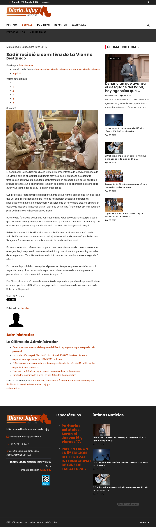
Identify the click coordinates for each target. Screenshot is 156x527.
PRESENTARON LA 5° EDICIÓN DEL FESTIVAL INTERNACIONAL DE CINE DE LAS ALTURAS (76, 458)
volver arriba (13, 388)
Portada (12, 25)
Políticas (43, 25)
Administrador (26, 65)
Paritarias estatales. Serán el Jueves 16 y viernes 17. (72, 433)
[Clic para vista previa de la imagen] (53, 140)
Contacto (46, 2)
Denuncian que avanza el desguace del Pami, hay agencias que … (125, 87)
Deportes (60, 25)
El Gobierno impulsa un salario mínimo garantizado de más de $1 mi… (125, 157)
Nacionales (78, 25)
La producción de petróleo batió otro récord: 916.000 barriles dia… (124, 130)
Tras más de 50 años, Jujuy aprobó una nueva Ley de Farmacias (46, 371)
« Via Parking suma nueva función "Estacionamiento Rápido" (62, 380)
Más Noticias (38, 32)
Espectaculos (15, 32)
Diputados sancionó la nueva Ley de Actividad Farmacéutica (44, 375)
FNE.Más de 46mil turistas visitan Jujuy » (28, 384)
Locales (27, 25)
